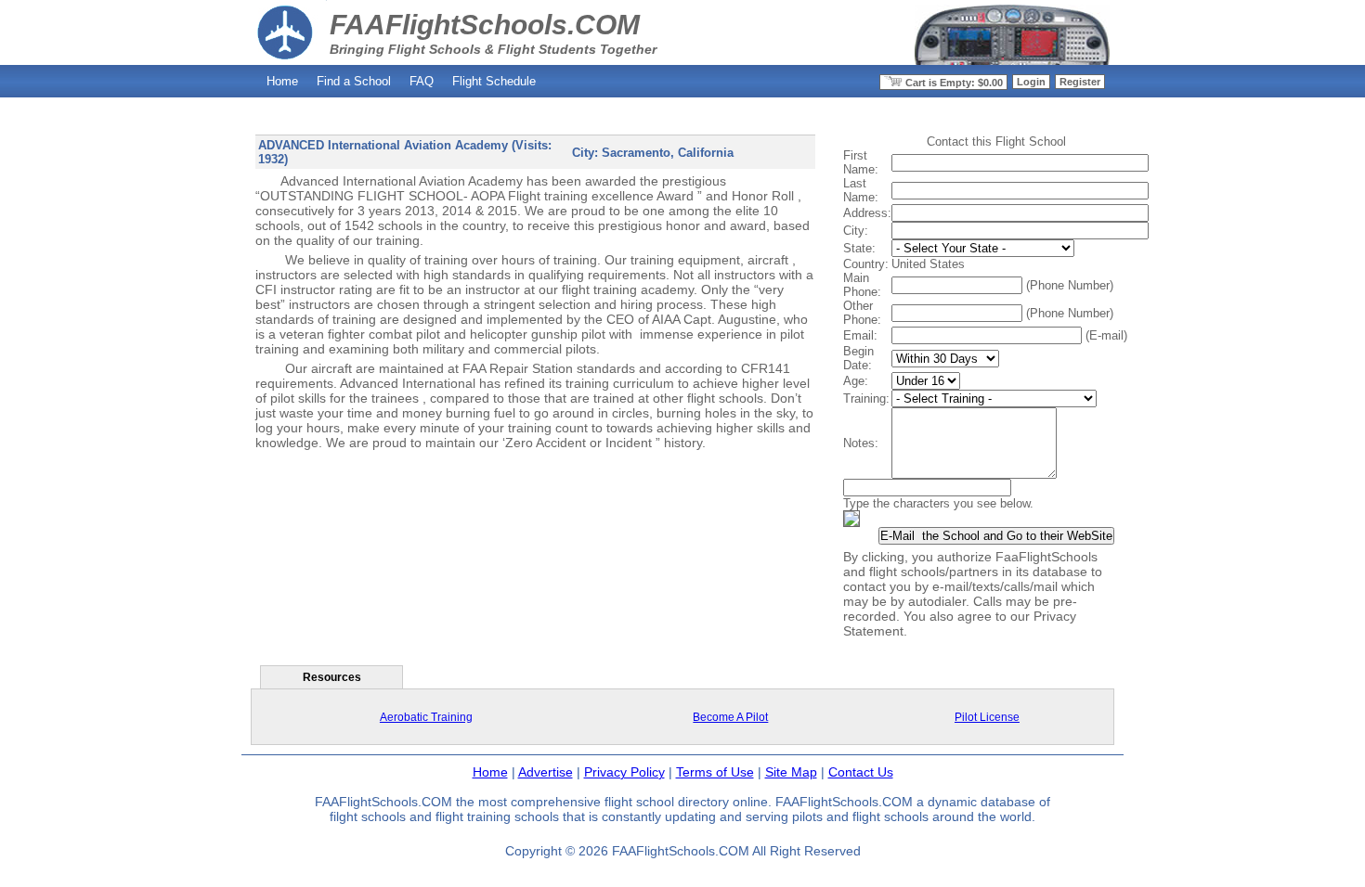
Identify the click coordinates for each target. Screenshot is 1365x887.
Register (1080, 81)
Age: (855, 381)
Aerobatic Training (426, 717)
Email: (860, 335)
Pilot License (987, 717)
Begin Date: (858, 358)
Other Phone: (862, 313)
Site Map (791, 772)
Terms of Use (715, 772)
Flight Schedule (494, 81)
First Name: (860, 162)
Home (282, 81)
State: (859, 248)
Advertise (545, 772)
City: (855, 231)
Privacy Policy (624, 772)
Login (1031, 81)
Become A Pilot (730, 717)
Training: (866, 398)
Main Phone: (862, 285)
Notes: (860, 443)
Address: (867, 213)
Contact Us (860, 772)
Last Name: (860, 190)
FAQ (422, 81)
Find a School (354, 81)
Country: (866, 264)
